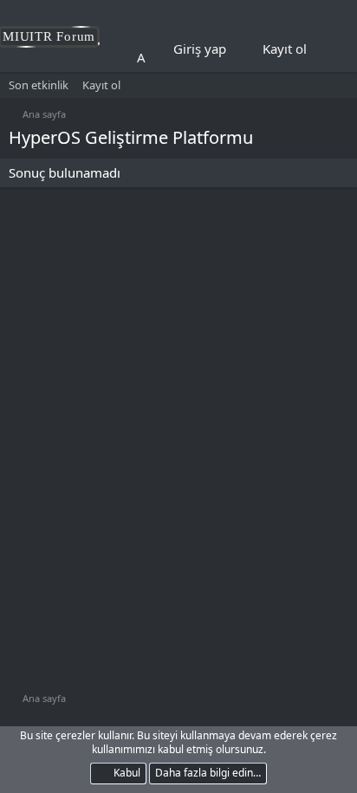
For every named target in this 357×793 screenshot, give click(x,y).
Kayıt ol (101, 85)
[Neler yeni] (331, 49)
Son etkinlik (38, 85)
